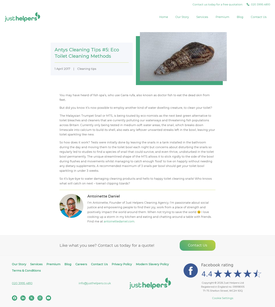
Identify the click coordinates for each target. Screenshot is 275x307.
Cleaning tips (86, 69)
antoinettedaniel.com (119, 221)
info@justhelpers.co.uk (95, 283)
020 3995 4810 (22, 283)
